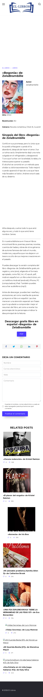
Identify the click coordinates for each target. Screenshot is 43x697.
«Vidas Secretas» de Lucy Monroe (21, 630)
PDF (21, 334)
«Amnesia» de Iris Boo (18, 534)
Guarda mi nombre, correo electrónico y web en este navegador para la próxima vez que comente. (22, 406)
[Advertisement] (21, 42)
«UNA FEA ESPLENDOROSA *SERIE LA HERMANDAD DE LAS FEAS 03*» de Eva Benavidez (21, 612)
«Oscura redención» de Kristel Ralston (21, 459)
